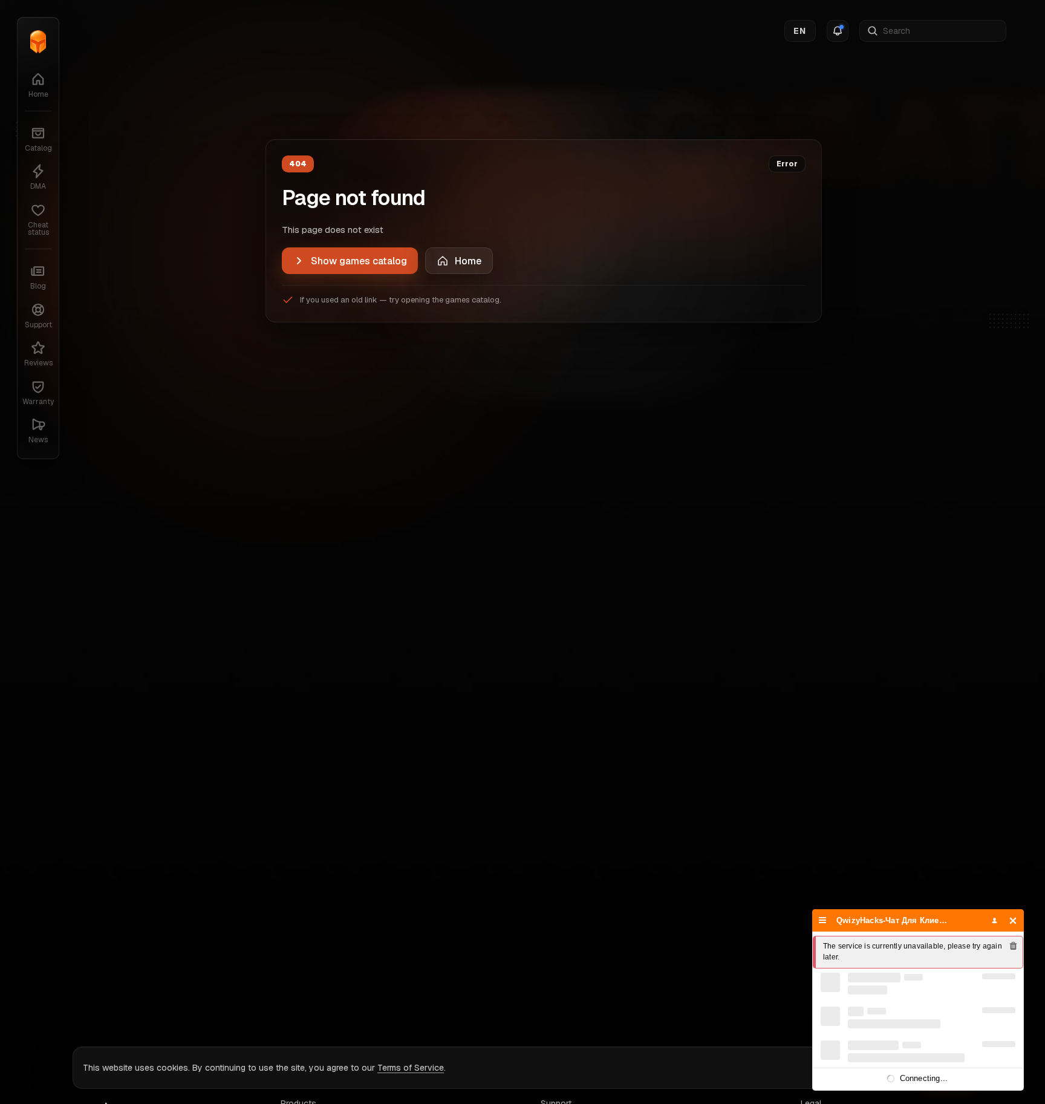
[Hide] (1013, 920)
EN (799, 30)
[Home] (38, 41)
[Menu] (822, 920)
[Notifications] (837, 31)
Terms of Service (410, 1067)
